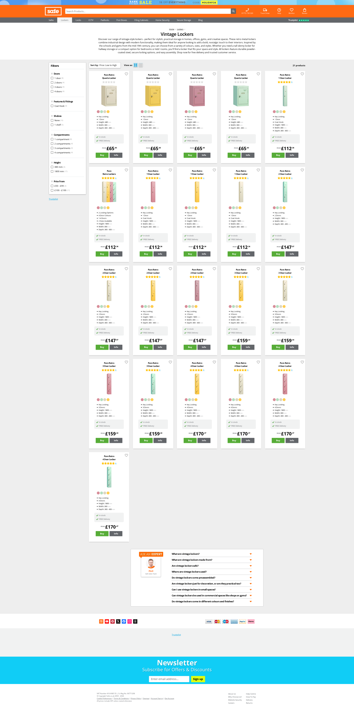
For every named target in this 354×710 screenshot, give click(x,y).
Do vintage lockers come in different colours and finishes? (203, 601)
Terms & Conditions (121, 698)
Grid (141, 65)
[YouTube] (107, 621)
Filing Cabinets (141, 20)
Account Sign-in (157, 698)
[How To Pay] (230, 624)
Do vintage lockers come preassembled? (193, 577)
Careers (231, 703)
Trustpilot (53, 199)
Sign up (198, 679)
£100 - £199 (62, 190)
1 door (58, 78)
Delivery (249, 700)
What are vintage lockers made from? (192, 559)
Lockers (64, 20)
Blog (200, 20)
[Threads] (135, 621)
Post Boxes (121, 20)
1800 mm (60, 171)
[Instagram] (129, 621)
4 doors (59, 91)
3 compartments (63, 148)
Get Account (169, 698)
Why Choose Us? (235, 697)
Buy (102, 155)
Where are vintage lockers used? (189, 571)
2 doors (59, 82)
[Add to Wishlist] (126, 74)
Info (116, 155)
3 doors (59, 87)
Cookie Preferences (104, 698)
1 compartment (63, 139)
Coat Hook (60, 106)
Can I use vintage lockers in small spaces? (194, 589)
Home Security (163, 20)
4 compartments (63, 152)
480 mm (59, 167)
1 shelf (58, 124)
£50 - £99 (60, 185)
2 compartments (63, 143)
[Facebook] (124, 621)
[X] (118, 621)
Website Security (235, 700)
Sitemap (146, 698)
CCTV (90, 20)
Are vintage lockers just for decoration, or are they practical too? (206, 583)
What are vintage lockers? (185, 553)
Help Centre (251, 694)
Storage (184, 20)
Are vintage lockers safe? (185, 565)
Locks (78, 20)
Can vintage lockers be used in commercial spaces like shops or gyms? (209, 595)
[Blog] (101, 621)
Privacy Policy (136, 698)
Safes (51, 20)
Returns (249, 703)
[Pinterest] (112, 621)
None (58, 120)
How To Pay (251, 697)
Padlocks (105, 20)
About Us (232, 694)
